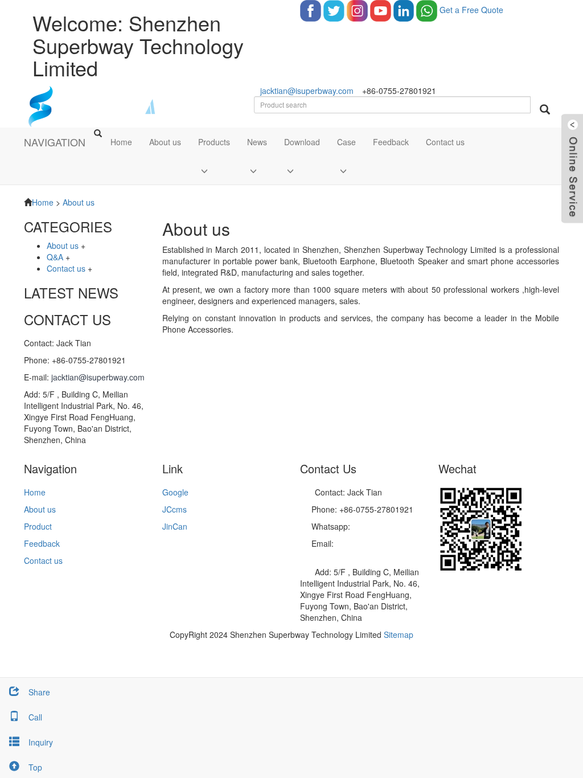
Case (346, 142)
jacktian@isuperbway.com (307, 90)
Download (302, 142)
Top (35, 767)
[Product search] (545, 109)
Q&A (55, 257)
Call (35, 717)
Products (214, 142)
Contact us (445, 142)
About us (165, 142)
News (257, 142)
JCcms (174, 509)
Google (175, 492)
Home (121, 142)
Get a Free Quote (471, 9)
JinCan (174, 526)
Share (39, 692)
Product (38, 526)
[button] (214, 170)
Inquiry (40, 742)
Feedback (391, 142)
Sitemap (398, 634)
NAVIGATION (54, 141)
